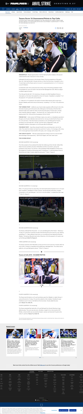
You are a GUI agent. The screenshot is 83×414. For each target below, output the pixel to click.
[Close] (81, 410)
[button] (41, 167)
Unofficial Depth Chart (10, 385)
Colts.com (42, 365)
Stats (1, 381)
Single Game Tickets (63, 383)
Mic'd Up (19, 384)
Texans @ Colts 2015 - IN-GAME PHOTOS (32, 255)
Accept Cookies (73, 410)
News (72, 376)
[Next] (50, 285)
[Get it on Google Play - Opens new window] (45, 400)
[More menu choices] (33, 8)
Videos (72, 378)
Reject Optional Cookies (63, 410)
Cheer (37, 384)
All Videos (19, 376)
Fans (81, 384)
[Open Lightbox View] (41, 273)
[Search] (65, 9)
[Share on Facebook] (56, 28)
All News (10, 376)
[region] (41, 410)
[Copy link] (62, 28)
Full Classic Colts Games (19, 389)
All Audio (28, 376)
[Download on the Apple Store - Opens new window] (37, 400)
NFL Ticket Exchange (63, 392)
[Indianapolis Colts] (41, 405)
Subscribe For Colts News (10, 389)
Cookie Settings (54, 410)
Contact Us (45, 376)
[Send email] (60, 28)
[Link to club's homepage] (3, 9)
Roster (1, 376)
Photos (72, 380)
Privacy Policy (42, 412)
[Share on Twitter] (58, 28)
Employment (46, 378)
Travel (37, 382)
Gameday (81, 389)
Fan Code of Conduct (54, 383)
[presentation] (76, 357)
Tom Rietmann (25, 27)
